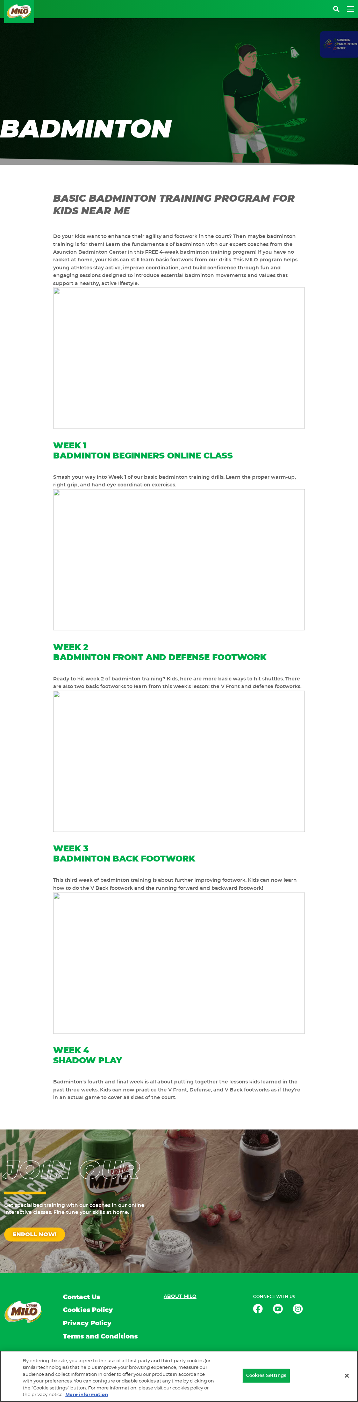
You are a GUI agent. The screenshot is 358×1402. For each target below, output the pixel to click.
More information (86, 1395)
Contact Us (81, 1297)
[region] (179, 1376)
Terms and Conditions (100, 1337)
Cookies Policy (88, 1310)
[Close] (347, 1376)
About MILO (180, 1296)
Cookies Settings (266, 1375)
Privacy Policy (87, 1323)
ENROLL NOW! (35, 1234)
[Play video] (179, 358)
